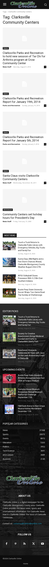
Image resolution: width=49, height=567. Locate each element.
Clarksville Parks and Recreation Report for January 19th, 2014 (23, 100)
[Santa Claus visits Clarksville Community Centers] (24, 161)
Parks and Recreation (11, 105)
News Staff (7, 67)
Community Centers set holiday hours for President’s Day (22, 216)
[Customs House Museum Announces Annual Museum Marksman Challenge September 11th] (9, 392)
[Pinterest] (15, 544)
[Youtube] (42, 544)
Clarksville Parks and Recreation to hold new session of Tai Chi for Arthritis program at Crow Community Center (24, 58)
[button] (45, 4)
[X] (33, 544)
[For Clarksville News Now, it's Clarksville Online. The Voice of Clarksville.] (24, 480)
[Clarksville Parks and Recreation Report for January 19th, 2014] (24, 84)
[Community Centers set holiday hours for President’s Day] (24, 200)
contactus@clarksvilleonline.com (27, 523)
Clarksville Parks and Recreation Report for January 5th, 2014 (23, 138)
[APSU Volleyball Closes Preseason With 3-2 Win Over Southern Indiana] (9, 279)
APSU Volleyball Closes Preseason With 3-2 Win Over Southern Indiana (30, 278)
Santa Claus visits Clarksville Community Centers (21, 177)
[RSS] (24, 544)
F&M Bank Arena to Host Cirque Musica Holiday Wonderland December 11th (31, 408)
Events (6, 48)
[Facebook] (6, 544)
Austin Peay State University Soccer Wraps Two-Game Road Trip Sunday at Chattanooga (31, 292)
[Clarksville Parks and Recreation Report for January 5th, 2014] (24, 123)
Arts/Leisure (8, 210)
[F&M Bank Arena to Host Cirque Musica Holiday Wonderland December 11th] (9, 409)
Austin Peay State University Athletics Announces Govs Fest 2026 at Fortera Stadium (31, 378)
